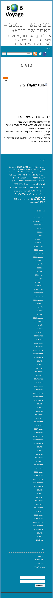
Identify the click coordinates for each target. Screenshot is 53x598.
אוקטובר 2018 (38, 393)
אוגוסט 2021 (38, 304)
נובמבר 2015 (38, 519)
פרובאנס (20, 193)
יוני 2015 (40, 536)
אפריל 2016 (39, 501)
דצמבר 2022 (38, 246)
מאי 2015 (39, 540)
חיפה (26, 187)
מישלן (32, 190)
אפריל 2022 (39, 275)
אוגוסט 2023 (38, 225)
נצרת (16, 191)
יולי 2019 (40, 361)
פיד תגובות (39, 563)
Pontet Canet (19, 178)
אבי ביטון (16, 180)
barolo (11, 167)
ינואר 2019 (39, 382)
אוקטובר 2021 (38, 296)
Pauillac (33, 174)
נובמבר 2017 (38, 433)
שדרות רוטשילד (23, 199)
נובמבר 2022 (38, 250)
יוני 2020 (40, 329)
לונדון (38, 191)
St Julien (40, 180)
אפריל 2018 (39, 415)
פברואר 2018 (38, 422)
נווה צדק (26, 191)
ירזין (43, 191)
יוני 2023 (40, 232)
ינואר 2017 (39, 468)
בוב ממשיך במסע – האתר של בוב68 (27, 27)
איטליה (40, 183)
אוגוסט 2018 (38, 400)
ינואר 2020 (39, 339)
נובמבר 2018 (38, 390)
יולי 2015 (40, 533)
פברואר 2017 (38, 465)
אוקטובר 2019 (38, 350)
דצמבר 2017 (38, 429)
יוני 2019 (40, 364)
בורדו (22, 183)
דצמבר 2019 (38, 343)
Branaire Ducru (34, 167)
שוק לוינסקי (34, 202)
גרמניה (41, 187)
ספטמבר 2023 (38, 221)
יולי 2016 (40, 490)
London (19, 171)
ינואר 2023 (39, 243)
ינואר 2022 (39, 286)
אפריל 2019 (39, 372)
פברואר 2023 (38, 239)
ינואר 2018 (39, 425)
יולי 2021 (40, 307)
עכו (26, 194)
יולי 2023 (40, 228)
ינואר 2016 (39, 511)
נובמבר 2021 (38, 293)
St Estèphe (31, 180)
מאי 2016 (39, 497)
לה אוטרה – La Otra (34, 116)
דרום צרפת (34, 188)
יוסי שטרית (14, 188)
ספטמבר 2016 (38, 483)
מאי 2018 (39, 411)
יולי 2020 (40, 325)
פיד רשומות (39, 560)
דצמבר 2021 (38, 289)
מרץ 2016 (39, 504)
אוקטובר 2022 (38, 253)
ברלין (16, 184)
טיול (20, 187)
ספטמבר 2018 (38, 397)
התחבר (40, 556)
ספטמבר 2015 (38, 526)
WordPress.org (39, 567)
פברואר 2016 (38, 508)
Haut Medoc (34, 169)
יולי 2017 (40, 447)
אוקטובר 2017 (38, 436)
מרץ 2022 (39, 279)
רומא (32, 198)
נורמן (20, 191)
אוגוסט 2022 (38, 261)
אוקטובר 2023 (38, 218)
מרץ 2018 (39, 418)
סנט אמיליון (33, 194)
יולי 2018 (40, 404)
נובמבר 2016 (38, 475)
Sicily (41, 178)
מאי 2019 (39, 368)
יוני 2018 (40, 407)
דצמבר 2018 (38, 386)
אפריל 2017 (39, 458)
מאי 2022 (39, 271)
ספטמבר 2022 (38, 257)
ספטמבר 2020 (38, 318)
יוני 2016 (40, 493)
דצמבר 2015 (38, 515)
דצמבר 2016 (38, 472)
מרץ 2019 (39, 375)
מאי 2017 (39, 454)
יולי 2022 (40, 264)
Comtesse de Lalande (20, 169)
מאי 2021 (39, 314)
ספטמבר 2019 (38, 354)
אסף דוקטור (31, 184)
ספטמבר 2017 (38, 440)
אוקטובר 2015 (38, 522)
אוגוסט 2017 (38, 443)
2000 (43, 167)
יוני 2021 (40, 311)
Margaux (23, 174)
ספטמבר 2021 (38, 300)
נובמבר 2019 (38, 347)
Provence (29, 178)
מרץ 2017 (39, 461)
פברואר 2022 (38, 282)
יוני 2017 (40, 451)
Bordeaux (21, 166)
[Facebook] (44, 55)
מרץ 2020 (39, 332)
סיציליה (42, 194)
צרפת (40, 198)
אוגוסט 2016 (38, 486)
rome (35, 177)
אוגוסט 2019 (38, 357)
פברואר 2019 (38, 379)
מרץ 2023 (39, 236)
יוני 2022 (40, 268)
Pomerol (42, 175)
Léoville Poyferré (31, 172)
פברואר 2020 (38, 336)
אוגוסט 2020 (38, 322)
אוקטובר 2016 (38, 479)
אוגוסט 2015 (38, 529)
